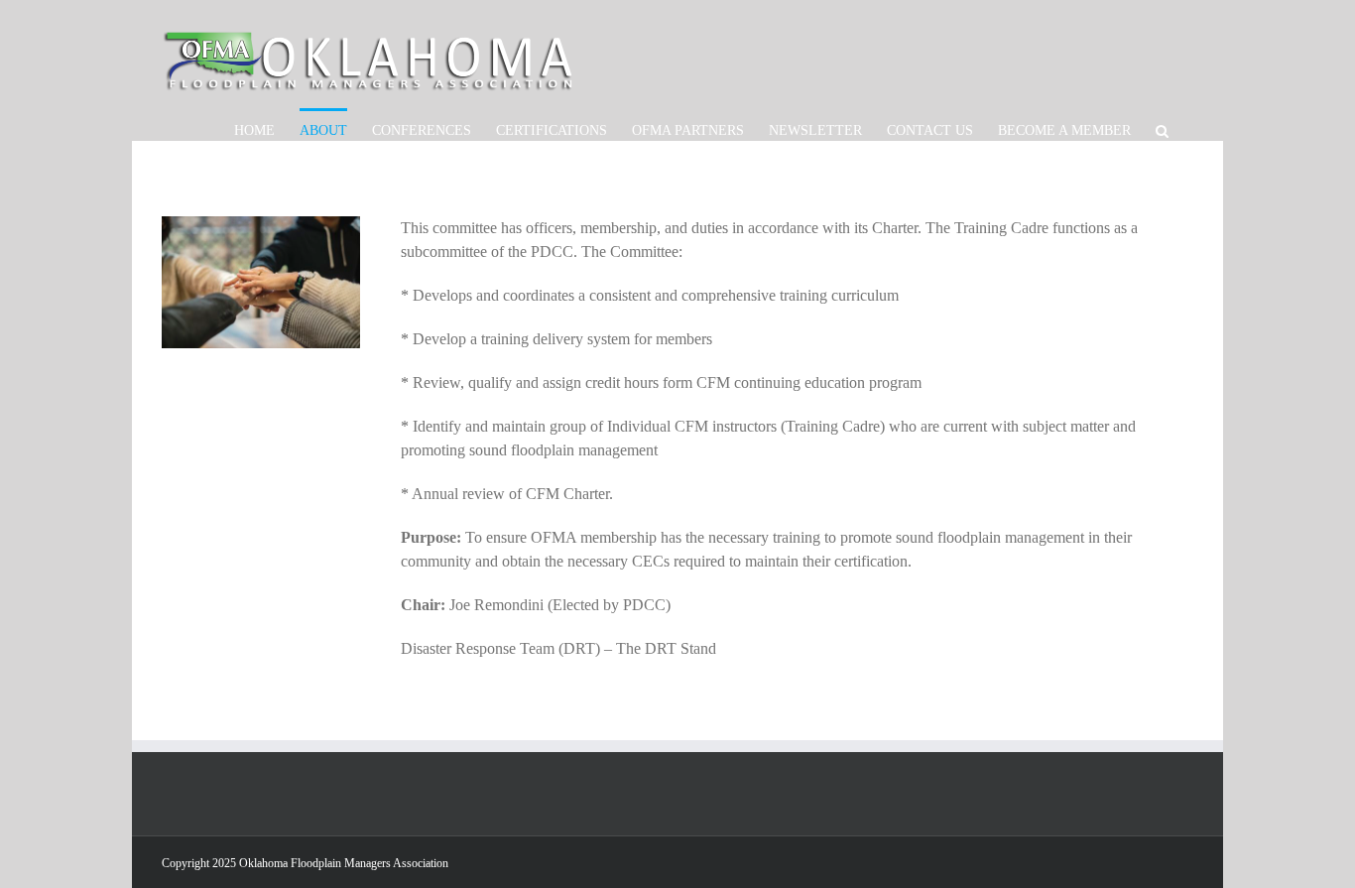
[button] (1162, 129)
